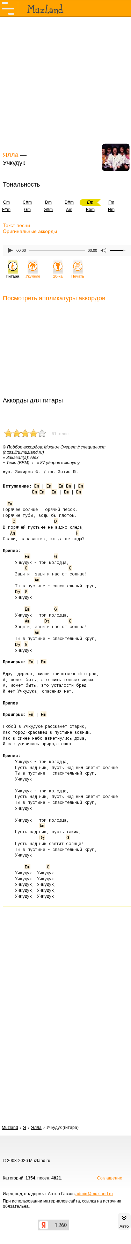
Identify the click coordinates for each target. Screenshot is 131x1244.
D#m (69, 202)
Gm (27, 209)
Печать (77, 276)
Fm (111, 202)
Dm (48, 202)
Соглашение (109, 1178)
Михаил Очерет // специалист (74, 447)
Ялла (11, 154)
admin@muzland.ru (94, 1193)
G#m (48, 209)
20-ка (58, 276)
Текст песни (16, 225)
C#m (27, 202)
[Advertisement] (65, 83)
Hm (111, 209)
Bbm (90, 209)
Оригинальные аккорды (30, 231)
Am (69, 209)
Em (36, 486)
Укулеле (33, 276)
